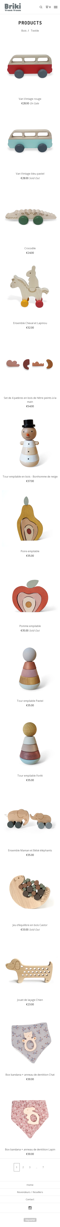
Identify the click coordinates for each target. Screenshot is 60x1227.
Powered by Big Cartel (30, 1220)
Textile (35, 30)
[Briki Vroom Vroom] (16, 7)
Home (30, 1184)
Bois (24, 30)
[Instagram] (30, 1208)
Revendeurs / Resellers (30, 1192)
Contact (30, 1199)
